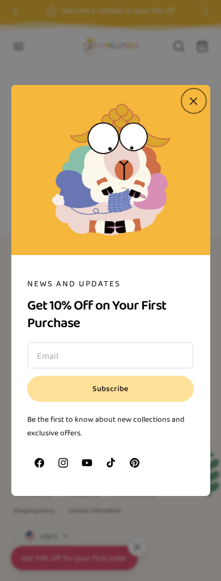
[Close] (194, 101)
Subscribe (110, 389)
